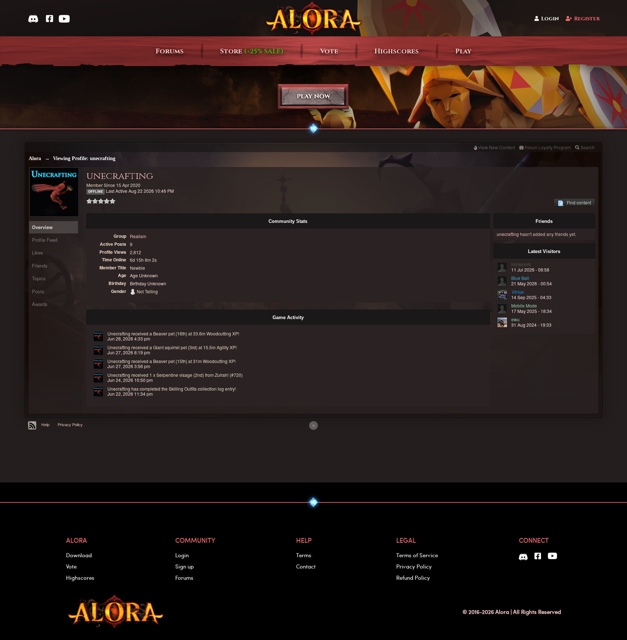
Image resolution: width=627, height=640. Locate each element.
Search (588, 147)
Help (45, 425)
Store (251, 51)
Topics (39, 278)
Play (463, 51)
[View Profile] (98, 336)
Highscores (396, 51)
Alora (35, 158)
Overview (42, 227)
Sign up (184, 566)
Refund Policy (413, 578)
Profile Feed (44, 239)
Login (550, 18)
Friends (40, 265)
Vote (329, 51)
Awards (40, 304)
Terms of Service (417, 555)
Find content (577, 202)
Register (587, 18)
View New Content (496, 147)
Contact (306, 566)
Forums (170, 51)
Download (79, 555)
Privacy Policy (70, 425)
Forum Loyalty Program (548, 147)
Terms (303, 555)
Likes (37, 252)
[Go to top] (313, 425)
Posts (38, 291)
